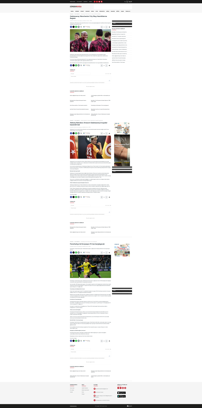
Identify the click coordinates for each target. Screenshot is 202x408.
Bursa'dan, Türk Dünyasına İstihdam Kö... (119, 32)
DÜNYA (92, 11)
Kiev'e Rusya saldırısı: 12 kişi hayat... (118, 62)
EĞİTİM (117, 11)
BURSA (72, 11)
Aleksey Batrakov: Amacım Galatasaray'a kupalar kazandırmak (92, 120)
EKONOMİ (87, 11)
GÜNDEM (77, 11)
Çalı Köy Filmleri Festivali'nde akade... (119, 58)
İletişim (83, 394)
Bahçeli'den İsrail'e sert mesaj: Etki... (118, 34)
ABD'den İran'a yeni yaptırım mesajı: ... (119, 60)
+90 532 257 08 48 (99, 392)
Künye (83, 392)
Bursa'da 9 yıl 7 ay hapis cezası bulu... (119, 36)
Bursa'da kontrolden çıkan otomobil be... (119, 53)
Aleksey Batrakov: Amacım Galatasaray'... (119, 49)
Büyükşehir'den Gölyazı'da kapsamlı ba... (119, 47)
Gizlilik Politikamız (85, 388)
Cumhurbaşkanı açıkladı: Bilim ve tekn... (119, 42)
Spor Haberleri (77, 13)
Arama (90, 1)
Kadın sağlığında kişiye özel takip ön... (119, 55)
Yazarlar (85, 1)
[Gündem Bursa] (76, 7)
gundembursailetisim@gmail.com (102, 388)
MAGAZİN (113, 11)
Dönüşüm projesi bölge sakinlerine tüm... (119, 45)
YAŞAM (122, 11)
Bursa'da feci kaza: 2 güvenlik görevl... (119, 38)
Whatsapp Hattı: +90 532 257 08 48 (102, 400)
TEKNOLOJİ (127, 11)
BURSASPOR (102, 11)
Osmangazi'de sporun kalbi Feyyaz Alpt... (119, 40)
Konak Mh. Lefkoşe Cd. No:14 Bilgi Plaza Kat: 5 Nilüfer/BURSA (103, 396)
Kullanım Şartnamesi (85, 390)
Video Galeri (72, 1)
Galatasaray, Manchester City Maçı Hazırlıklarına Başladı (90, 13)
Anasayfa (71, 13)
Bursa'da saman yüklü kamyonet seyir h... (119, 51)
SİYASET (82, 11)
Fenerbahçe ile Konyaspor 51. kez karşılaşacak (89, 241)
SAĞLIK (107, 11)
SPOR (97, 11)
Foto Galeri (79, 1)
